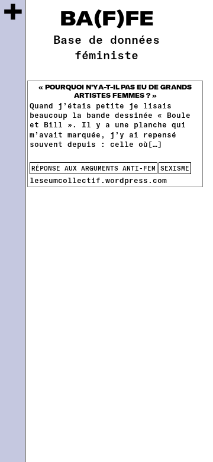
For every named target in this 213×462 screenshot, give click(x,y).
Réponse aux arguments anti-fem (93, 168)
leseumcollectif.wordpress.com (98, 180)
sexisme (174, 168)
